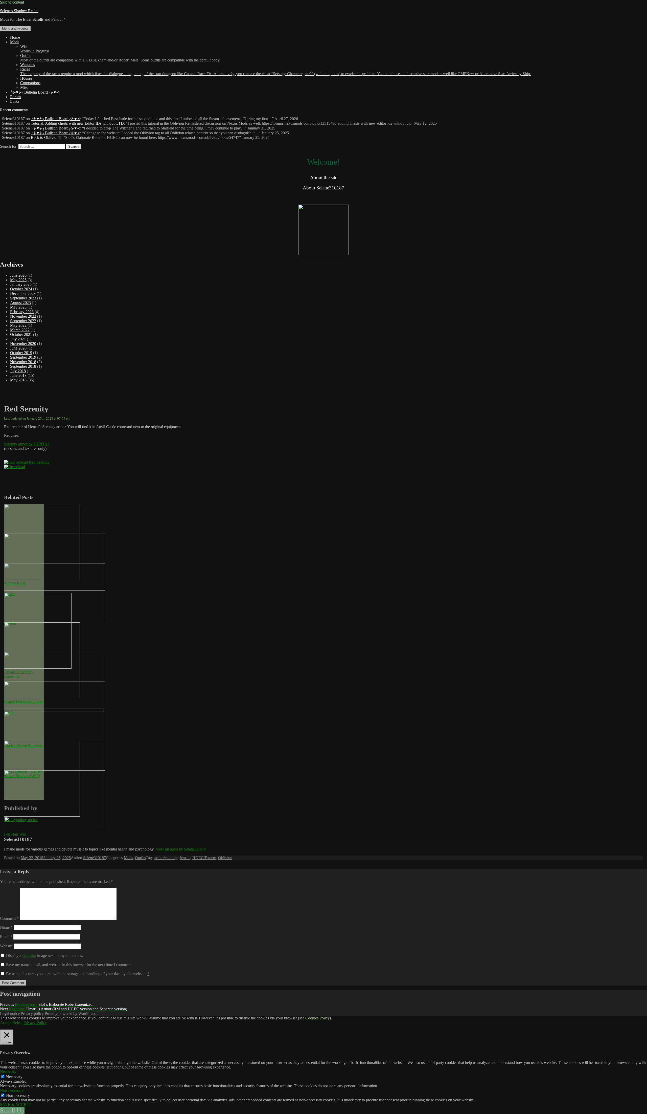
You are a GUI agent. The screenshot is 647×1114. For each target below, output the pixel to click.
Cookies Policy (317, 1018)
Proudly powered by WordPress (70, 1013)
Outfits (120, 57)
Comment (9, 918)
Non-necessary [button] (12, 1090)
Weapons (27, 64)
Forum (15, 97)
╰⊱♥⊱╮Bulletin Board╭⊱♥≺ (34, 92)
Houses (26, 78)
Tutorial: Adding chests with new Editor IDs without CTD (77, 123)
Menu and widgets (15, 28)
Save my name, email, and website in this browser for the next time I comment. (69, 965)
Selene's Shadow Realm (19, 11)
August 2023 (20, 302)
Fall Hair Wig (15, 834)
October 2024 (21, 289)
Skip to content (12, 2)
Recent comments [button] (14, 110)
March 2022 (20, 330)
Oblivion (225, 858)
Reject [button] (17, 1022)
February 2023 (22, 312)
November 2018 (23, 362)
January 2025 (21, 284)
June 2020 (18, 348)
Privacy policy (33, 1013)
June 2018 (18, 375)
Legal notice (10, 1013)
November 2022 (23, 316)
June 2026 (18, 275)
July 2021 (18, 339)
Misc (24, 87)
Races (275, 71)
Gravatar (29, 955)
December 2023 (23, 293)
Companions (30, 83)
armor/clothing (166, 858)
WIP (34, 48)
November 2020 (23, 343)
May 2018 (18, 380)
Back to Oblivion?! (46, 137)
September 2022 (23, 321)
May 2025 (18, 280)
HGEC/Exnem (204, 858)
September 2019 (23, 357)
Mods (14, 42)
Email (6, 936)
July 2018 (18, 371)
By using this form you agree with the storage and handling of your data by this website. (77, 974)
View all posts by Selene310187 (181, 849)
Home (15, 37)
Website (6, 946)
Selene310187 (94, 858)
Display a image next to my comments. (44, 955)
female (185, 858)
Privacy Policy (35, 1022)
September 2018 (23, 366)
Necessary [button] (8, 1071)
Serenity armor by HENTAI (26, 444)
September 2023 (23, 298)
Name (6, 927)
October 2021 (21, 334)
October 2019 (21, 353)
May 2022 (18, 325)
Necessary (14, 1077)
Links (14, 101)
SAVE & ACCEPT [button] (15, 1104)
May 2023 (18, 307)
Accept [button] (5, 1022)
